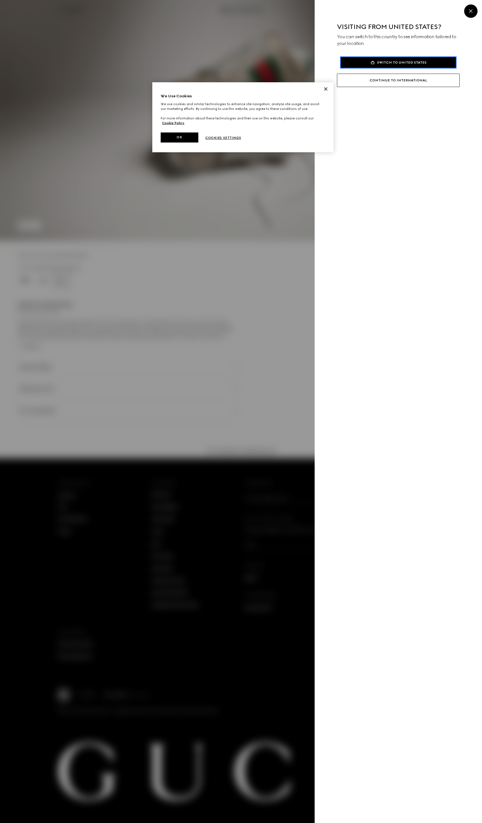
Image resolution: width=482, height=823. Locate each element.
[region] (243, 117)
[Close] (471, 11)
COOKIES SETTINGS (223, 138)
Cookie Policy (173, 123)
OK (179, 137)
